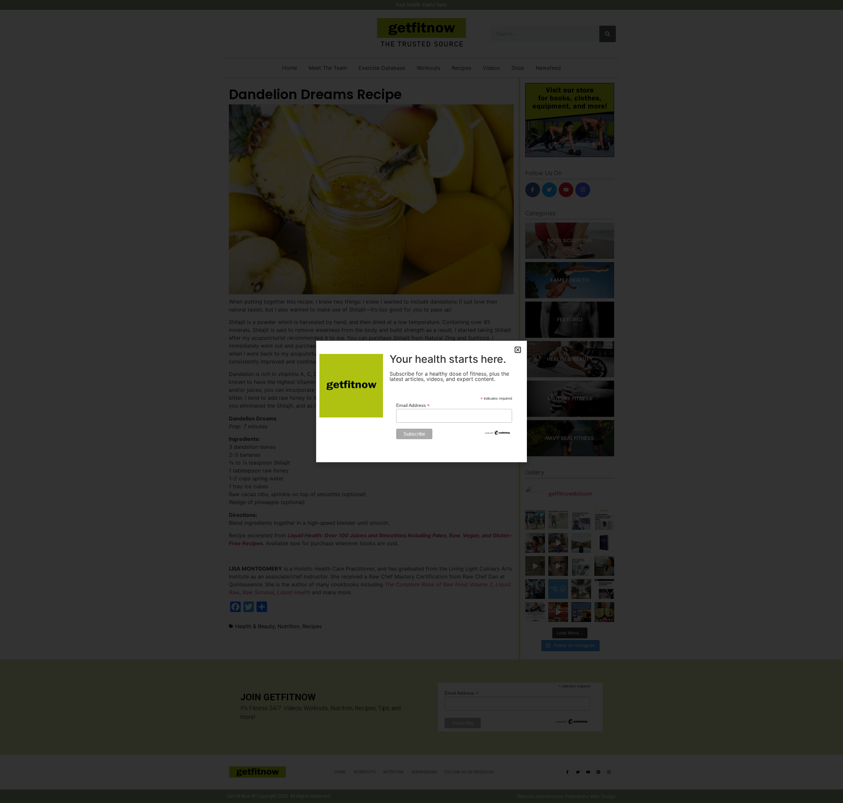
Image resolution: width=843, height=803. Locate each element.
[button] (517, 349)
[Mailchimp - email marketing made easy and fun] (497, 434)
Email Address (413, 405)
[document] (421, 401)
